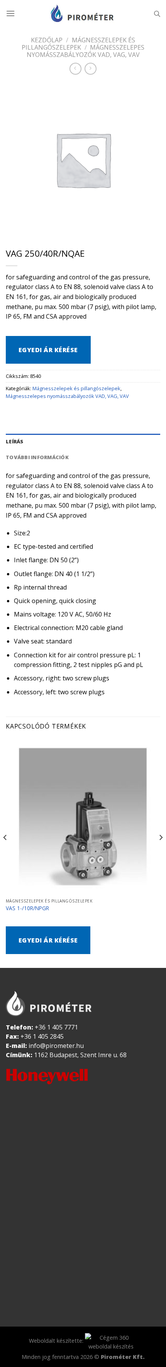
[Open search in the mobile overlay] (157, 13)
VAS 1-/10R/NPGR (27, 908)
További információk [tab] (37, 457)
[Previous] (5, 852)
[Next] (160, 852)
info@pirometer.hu (56, 1045)
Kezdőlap (47, 40)
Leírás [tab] (15, 441)
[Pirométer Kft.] (83, 13)
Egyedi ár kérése (48, 350)
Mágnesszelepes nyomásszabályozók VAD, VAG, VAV (67, 396)
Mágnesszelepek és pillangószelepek (78, 44)
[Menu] (10, 13)
